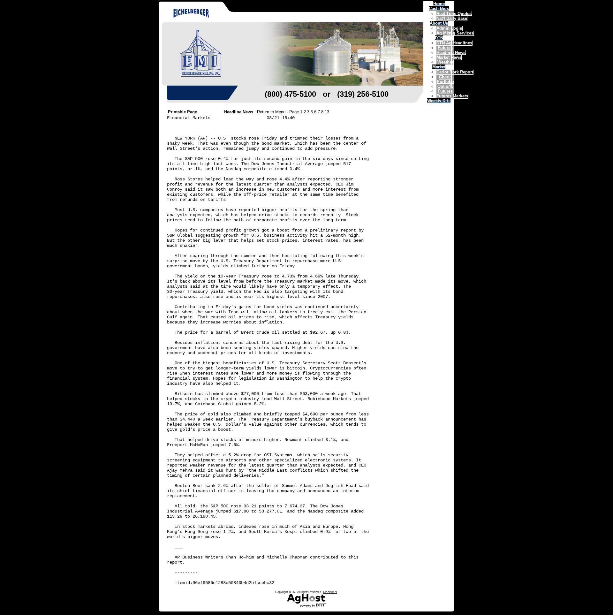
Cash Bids (439, 8)
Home (439, 3)
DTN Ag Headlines (454, 43)
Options (445, 86)
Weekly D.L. (438, 100)
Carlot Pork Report (454, 72)
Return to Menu (271, 112)
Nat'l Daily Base (451, 18)
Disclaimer (330, 592)
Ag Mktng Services (454, 33)
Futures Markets (452, 96)
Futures (445, 91)
